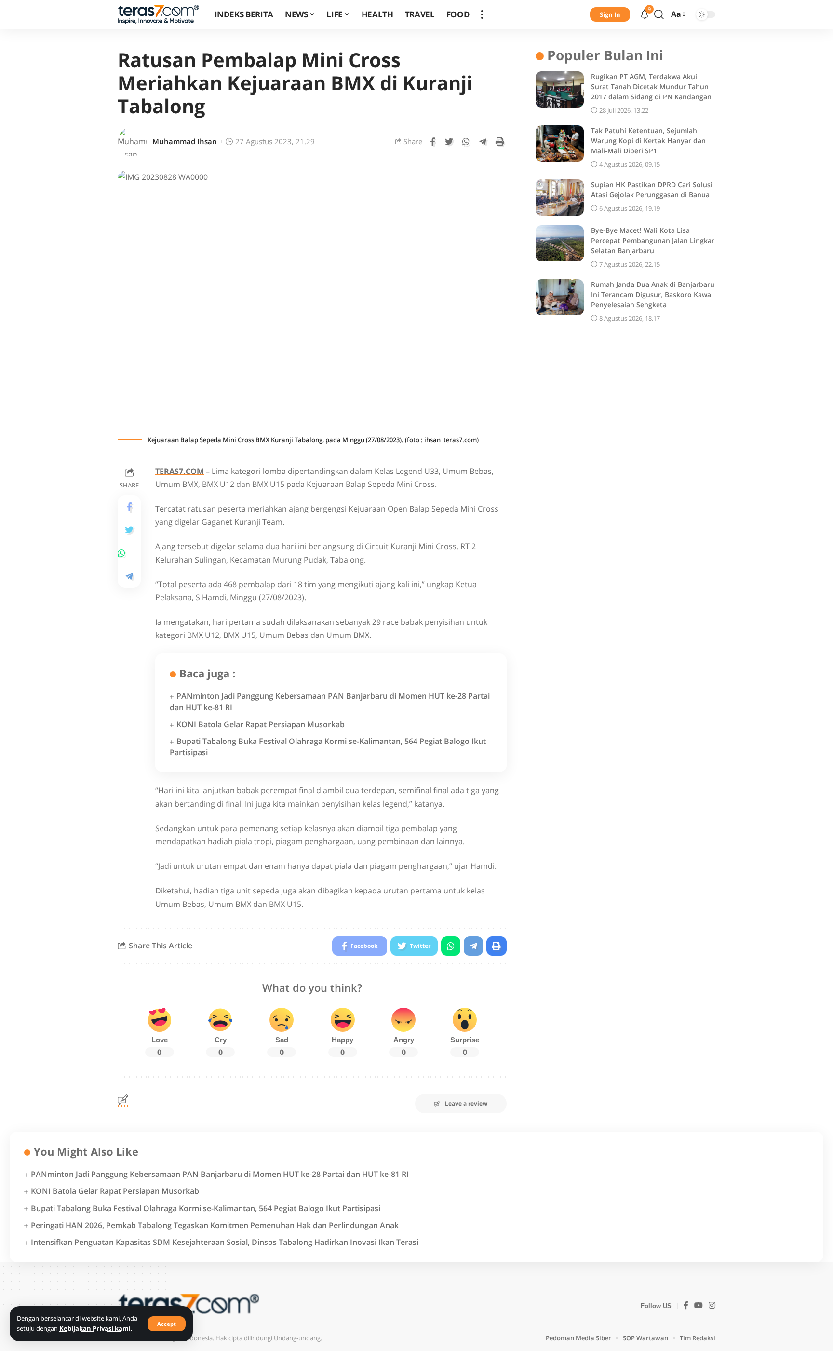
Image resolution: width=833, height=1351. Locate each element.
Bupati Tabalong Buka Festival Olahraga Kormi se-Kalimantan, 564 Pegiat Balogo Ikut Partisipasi (205, 1208)
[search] (659, 14)
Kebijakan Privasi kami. (96, 1328)
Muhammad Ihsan (184, 141)
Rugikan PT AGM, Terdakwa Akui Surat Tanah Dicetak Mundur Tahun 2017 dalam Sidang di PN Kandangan (651, 86)
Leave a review (466, 1103)
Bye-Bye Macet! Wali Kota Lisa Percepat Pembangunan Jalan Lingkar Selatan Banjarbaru (652, 240)
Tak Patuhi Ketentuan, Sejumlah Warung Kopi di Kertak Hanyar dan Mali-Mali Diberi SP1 (648, 140)
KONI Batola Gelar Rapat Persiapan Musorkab (260, 724)
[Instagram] (712, 1306)
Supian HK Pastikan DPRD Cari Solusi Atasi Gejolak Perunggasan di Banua (651, 189)
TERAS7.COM (179, 471)
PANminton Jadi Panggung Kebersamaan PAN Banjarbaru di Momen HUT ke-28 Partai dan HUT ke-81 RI (220, 1174)
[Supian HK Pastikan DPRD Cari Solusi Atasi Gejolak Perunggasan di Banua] (560, 197)
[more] (482, 14)
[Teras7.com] (158, 14)
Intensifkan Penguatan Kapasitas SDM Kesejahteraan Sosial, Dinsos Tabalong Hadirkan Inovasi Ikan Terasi (224, 1242)
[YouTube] (698, 1306)
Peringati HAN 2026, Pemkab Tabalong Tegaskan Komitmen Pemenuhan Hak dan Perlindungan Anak (215, 1225)
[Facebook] (686, 1306)
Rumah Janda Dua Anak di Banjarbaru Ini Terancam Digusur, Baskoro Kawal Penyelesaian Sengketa (652, 294)
